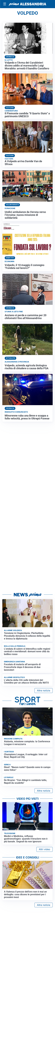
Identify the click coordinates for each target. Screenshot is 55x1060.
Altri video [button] (44, 849)
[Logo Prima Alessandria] (27, 4)
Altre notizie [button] (43, 690)
